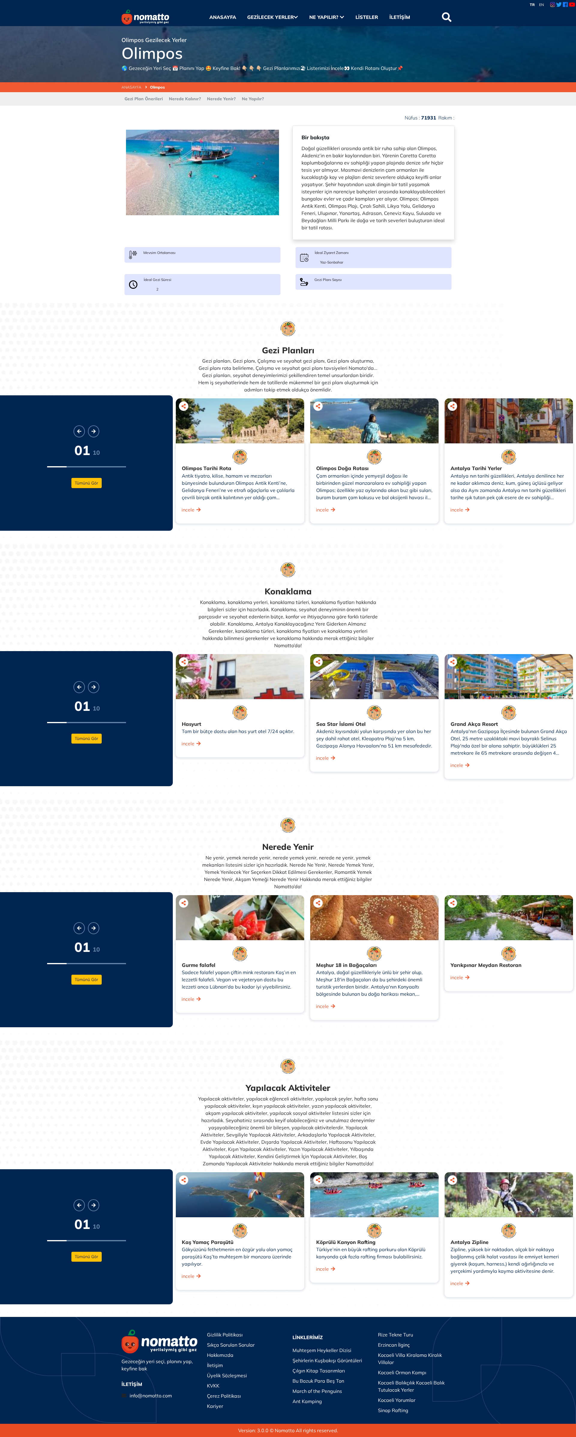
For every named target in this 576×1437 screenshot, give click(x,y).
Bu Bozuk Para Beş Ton (318, 1381)
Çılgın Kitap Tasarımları (318, 1371)
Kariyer (215, 1406)
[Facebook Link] (565, 4)
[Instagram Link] (552, 4)
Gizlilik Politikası (225, 1335)
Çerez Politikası (224, 1396)
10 (96, 452)
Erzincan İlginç (394, 1345)
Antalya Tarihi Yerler (476, 468)
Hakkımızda (220, 1355)
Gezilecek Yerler (270, 17)
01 (82, 450)
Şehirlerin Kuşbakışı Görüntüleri (327, 1360)
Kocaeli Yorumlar (397, 1400)
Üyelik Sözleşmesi (227, 1375)
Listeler (367, 17)
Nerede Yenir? (221, 98)
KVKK (213, 1386)
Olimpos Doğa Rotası (342, 468)
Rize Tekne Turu (395, 1335)
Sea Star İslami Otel (341, 724)
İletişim (399, 17)
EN (541, 4)
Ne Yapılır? (324, 17)
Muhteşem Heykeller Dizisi (321, 1350)
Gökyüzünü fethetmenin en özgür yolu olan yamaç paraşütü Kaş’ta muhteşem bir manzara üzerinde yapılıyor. (237, 1256)
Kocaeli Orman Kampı (402, 1372)
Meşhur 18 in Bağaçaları (346, 965)
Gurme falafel (198, 965)
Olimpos (157, 87)
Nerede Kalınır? (185, 98)
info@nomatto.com (151, 1396)
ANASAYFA (132, 87)
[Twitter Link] (559, 4)
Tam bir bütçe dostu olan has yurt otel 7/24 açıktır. (238, 731)
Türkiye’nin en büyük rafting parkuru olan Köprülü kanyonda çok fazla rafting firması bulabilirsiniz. (370, 1253)
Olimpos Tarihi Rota (206, 468)
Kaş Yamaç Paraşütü (207, 1242)
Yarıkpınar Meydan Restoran (486, 965)
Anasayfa (222, 17)
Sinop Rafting (393, 1410)
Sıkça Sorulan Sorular (231, 1345)
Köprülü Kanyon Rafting (346, 1242)
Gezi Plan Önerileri (143, 98)
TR (532, 4)
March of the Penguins (317, 1391)
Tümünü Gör (86, 483)
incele (188, 510)
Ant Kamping (307, 1401)
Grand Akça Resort (474, 724)
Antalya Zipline (469, 1242)
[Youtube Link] (572, 4)
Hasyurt (191, 724)
